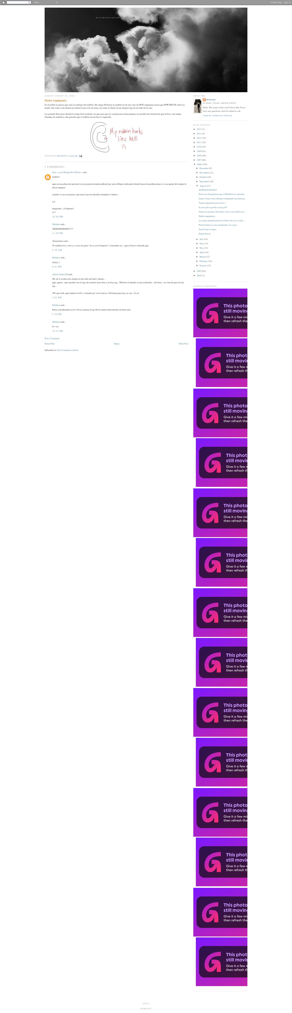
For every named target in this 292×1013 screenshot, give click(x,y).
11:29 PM (57, 233)
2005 (199, 271)
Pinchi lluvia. (205, 233)
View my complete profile (217, 116)
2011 (199, 142)
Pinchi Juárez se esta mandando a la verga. (218, 224)
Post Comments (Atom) (67, 350)
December (204, 168)
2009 (199, 151)
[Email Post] (80, 156)
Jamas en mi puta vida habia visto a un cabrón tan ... (222, 211)
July (202, 239)
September (205, 181)
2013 (199, 133)
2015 (199, 129)
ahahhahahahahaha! (208, 189)
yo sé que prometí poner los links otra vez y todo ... (222, 220)
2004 (199, 275)
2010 (199, 146)
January (203, 265)
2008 (199, 155)
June (202, 243)
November (205, 172)
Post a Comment (52, 338)
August (203, 185)
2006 (199, 164)
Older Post (183, 343)
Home (116, 343)
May (202, 247)
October (203, 176)
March (203, 256)
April (202, 252)
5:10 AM (57, 249)
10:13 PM (57, 330)
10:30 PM (57, 216)
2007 (199, 159)
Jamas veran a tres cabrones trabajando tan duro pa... (222, 198)
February (204, 261)
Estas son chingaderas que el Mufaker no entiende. (222, 194)
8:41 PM (57, 266)
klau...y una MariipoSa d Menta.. (67, 172)
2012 (199, 137)
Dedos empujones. (207, 216)
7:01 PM (57, 297)
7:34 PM (57, 314)
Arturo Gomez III (60, 274)
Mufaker (62, 156)
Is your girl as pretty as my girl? (213, 207)
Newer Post (50, 343)
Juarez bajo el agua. (208, 229)
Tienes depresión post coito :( (212, 202)
